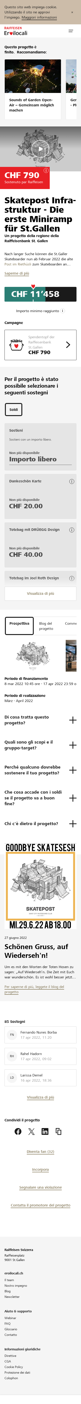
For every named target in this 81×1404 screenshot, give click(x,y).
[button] (70, 31)
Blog (7, 1291)
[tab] (13, 409)
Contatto (10, 1335)
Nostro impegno (15, 1285)
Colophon (11, 1378)
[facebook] (18, 1131)
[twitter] (31, 1131)
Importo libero (33, 459)
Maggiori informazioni (39, 17)
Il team (9, 1280)
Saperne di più (16, 273)
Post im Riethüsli (17, 264)
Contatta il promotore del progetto (40, 1205)
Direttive (10, 1356)
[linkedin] (45, 1131)
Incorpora (40, 1169)
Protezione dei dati (17, 1372)
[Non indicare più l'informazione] (72, 12)
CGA (7, 1361)
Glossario (10, 1329)
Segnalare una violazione (40, 1187)
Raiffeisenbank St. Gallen (26, 241)
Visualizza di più (40, 593)
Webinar (10, 1318)
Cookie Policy (13, 1367)
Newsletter (12, 1297)
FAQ (7, 1323)
